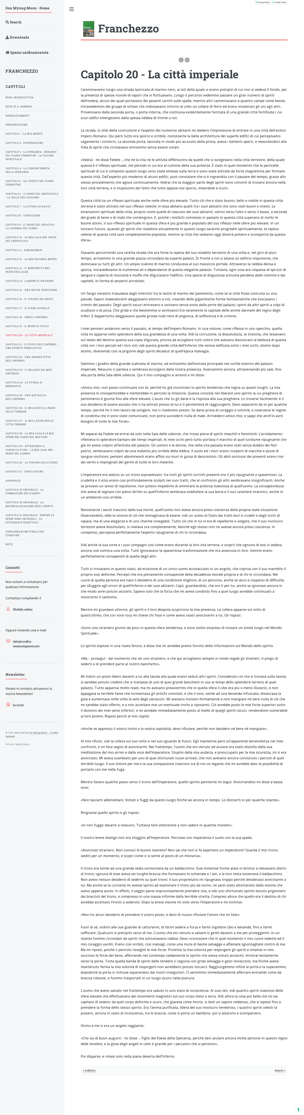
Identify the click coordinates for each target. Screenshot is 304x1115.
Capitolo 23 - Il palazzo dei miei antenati (29, 371)
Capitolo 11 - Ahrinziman (24, 250)
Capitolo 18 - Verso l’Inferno (27, 317)
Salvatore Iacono (23, 744)
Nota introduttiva (20, 97)
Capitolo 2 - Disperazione (24, 142)
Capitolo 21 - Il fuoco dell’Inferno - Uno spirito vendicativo (32, 346)
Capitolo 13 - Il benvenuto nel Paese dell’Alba (28, 270)
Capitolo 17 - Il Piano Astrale (28, 308)
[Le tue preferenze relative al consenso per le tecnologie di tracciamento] (298, 1109)
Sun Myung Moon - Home (27, 8)
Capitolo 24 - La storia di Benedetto (24, 384)
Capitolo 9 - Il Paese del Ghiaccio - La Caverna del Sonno (31, 226)
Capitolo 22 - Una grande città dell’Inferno (28, 359)
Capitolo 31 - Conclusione (24, 471)
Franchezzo (22, 71)
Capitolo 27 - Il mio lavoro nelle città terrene (30, 422)
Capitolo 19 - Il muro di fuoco (27, 326)
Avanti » (280, 1070)
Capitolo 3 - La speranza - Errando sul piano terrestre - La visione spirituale (31, 155)
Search (15, 22)
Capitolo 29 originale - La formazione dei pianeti (25, 491)
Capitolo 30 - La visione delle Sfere (32, 462)
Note (9, 544)
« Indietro (89, 1070)
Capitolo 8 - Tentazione (23, 215)
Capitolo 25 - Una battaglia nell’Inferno (26, 397)
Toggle (71, 9)
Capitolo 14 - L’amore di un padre (30, 280)
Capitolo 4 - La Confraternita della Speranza (28, 170)
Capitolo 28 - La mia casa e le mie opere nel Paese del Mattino (30, 435)
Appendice (13, 480)
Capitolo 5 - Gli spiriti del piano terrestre (30, 183)
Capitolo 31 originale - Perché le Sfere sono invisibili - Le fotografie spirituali (30, 519)
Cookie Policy (280, 2)
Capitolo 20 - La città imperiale (29, 335)
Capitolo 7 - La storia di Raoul (28, 206)
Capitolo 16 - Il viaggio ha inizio (29, 298)
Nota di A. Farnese (19, 106)
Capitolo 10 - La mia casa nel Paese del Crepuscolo (31, 239)
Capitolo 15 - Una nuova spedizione (31, 289)
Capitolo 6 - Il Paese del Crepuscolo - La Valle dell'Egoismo (32, 195)
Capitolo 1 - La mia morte (24, 133)
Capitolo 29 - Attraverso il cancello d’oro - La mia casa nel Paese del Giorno (29, 450)
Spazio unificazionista (28, 52)
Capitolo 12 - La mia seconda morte (31, 259)
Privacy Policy (263, 2)
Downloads (19, 37)
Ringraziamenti (18, 115)
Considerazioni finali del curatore (25, 533)
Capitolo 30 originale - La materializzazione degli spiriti (29, 504)
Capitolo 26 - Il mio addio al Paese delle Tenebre (31, 409)
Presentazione (17, 124)
